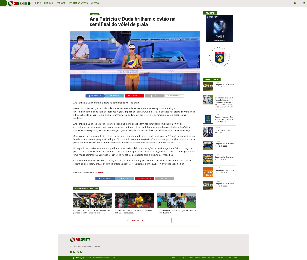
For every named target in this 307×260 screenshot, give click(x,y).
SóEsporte (74, 258)
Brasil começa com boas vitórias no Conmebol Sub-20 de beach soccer (133, 211)
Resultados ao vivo (78, 3)
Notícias (48, 3)
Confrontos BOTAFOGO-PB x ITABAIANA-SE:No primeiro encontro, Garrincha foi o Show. (92, 211)
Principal (99, 172)
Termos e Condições (179, 258)
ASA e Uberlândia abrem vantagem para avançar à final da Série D (176, 211)
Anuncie (228, 258)
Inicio (38, 3)
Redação (211, 258)
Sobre (235, 258)
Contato (219, 258)
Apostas (95, 3)
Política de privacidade (197, 258)
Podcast (60, 3)
